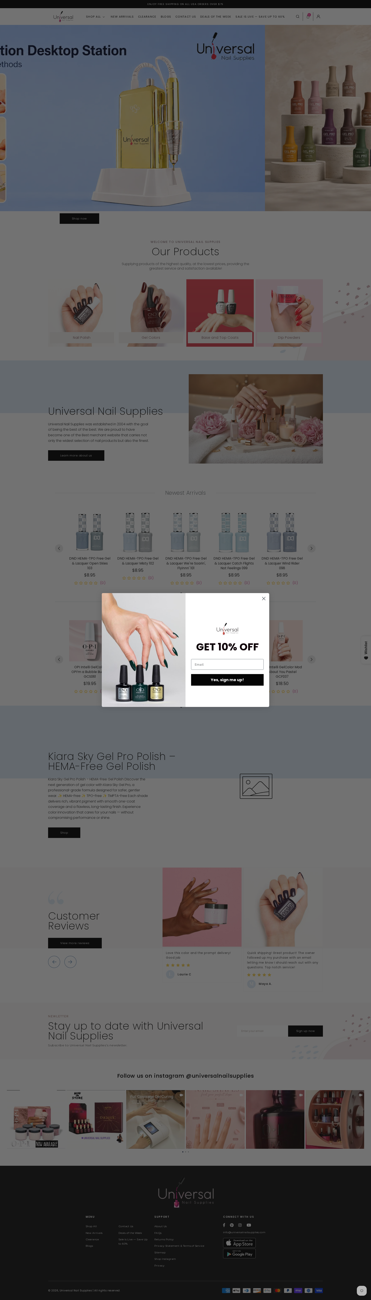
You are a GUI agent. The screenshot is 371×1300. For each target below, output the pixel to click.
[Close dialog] (264, 598)
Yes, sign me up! (227, 679)
